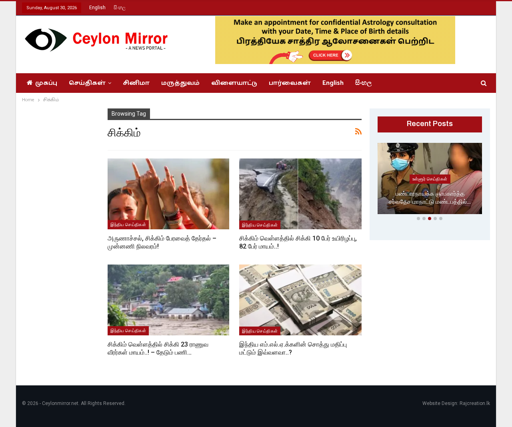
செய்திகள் (87, 83)
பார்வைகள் (290, 83)
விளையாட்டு (234, 83)
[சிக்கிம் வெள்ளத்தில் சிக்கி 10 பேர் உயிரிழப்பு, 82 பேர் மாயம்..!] (300, 193)
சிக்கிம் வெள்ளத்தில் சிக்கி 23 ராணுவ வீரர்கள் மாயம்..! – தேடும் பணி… (158, 348)
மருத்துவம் (180, 83)
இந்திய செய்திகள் (128, 224)
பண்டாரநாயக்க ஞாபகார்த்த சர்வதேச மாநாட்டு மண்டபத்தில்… (430, 198)
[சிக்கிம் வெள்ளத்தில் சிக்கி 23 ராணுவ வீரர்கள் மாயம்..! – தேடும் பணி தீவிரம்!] (168, 300)
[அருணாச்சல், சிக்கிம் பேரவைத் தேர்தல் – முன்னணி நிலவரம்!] (168, 193)
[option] (430, 180)
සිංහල (120, 7)
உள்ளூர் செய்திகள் (430, 178)
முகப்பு (46, 83)
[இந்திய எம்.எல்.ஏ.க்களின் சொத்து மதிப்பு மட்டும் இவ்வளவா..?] (300, 300)
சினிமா (136, 83)
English (97, 7)
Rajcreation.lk (475, 403)
